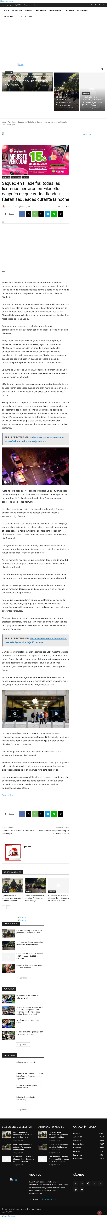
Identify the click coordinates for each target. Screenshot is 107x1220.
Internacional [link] (16, 177)
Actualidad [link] (12, 122)
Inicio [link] (4, 122)
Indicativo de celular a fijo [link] (26, 1062)
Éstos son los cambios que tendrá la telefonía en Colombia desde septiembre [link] (29, 1076)
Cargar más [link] (22, 978)
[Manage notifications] (99, 1213)
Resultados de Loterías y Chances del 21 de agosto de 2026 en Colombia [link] (58, 898)
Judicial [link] (9, 72)
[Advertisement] (53, 41)
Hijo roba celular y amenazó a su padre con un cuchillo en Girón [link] (11, 898)
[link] (6, 1)
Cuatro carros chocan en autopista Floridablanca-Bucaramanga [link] (34, 898)
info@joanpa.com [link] (48, 1199)
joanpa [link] (11, 207)
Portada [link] (86, 93)
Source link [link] (7, 795)
